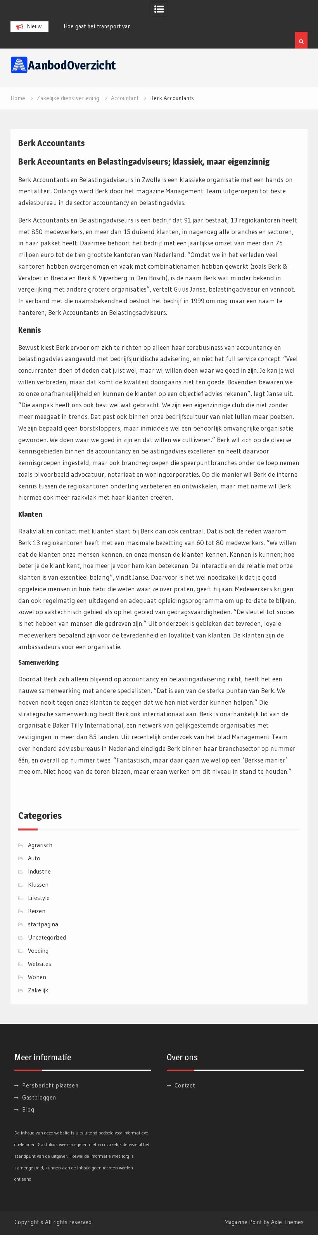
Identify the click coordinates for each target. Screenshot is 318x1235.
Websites (39, 964)
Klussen (38, 884)
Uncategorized (47, 937)
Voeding (38, 950)
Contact (185, 1085)
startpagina (43, 924)
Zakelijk (38, 990)
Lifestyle (39, 897)
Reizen (36, 911)
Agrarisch (40, 845)
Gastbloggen (39, 1097)
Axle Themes (287, 1222)
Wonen (37, 977)
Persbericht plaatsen (50, 1085)
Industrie (39, 871)
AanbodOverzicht (72, 65)
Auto (34, 858)
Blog (28, 1109)
